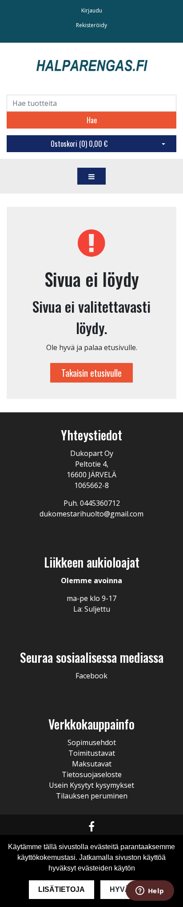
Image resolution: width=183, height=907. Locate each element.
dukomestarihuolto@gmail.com (91, 514)
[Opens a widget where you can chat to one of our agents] (149, 891)
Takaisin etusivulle (91, 372)
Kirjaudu (91, 10)
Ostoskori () (79, 143)
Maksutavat (91, 764)
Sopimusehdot (92, 742)
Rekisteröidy (91, 25)
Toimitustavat (91, 753)
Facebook (91, 676)
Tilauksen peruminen (91, 796)
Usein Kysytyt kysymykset (91, 785)
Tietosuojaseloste (92, 774)
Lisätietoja (61, 889)
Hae (92, 120)
